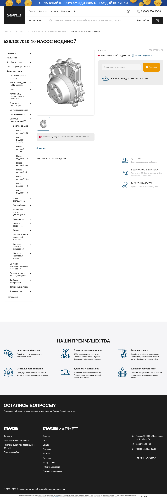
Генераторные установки (18, 67)
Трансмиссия (16, 291)
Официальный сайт (12, 452)
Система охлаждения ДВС (18, 120)
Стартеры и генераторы (15, 104)
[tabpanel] (100, 170)
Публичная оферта (51, 467)
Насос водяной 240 (22, 157)
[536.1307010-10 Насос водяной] (65, 82)
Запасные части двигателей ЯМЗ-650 (20, 237)
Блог (75, 11)
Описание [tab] (41, 148)
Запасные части (14, 71)
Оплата (32, 11)
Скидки (54, 11)
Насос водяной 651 (22, 171)
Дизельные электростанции (16, 440)
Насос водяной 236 (22, 132)
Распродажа (12, 297)
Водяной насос (20, 126)
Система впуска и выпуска (18, 77)
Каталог (46, 436)
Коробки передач (14, 62)
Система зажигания (19, 110)
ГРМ (12, 89)
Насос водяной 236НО (20, 139)
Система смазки (17, 114)
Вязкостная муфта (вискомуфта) (19, 212)
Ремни (16, 230)
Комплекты (12, 58)
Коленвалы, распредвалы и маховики (17, 96)
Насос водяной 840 (22, 184)
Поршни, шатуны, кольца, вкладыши (18, 274)
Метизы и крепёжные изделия (18, 255)
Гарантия (47, 458)
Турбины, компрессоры (16, 281)
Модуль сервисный (18, 224)
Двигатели (11, 53)
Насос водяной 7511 (22, 178)
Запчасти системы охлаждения (18, 246)
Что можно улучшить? (146, 458)
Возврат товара (50, 462)
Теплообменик (19, 205)
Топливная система (19, 287)
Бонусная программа (52, 471)
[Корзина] (157, 20)
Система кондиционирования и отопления (19, 266)
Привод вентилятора (19, 199)
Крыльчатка (18, 219)
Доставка (43, 11)
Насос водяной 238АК (20, 149)
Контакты (65, 11)
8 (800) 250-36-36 (143, 444)
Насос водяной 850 (22, 191)
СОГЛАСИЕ (56, 496)
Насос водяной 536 (22, 164)
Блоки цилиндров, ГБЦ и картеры (18, 83)
